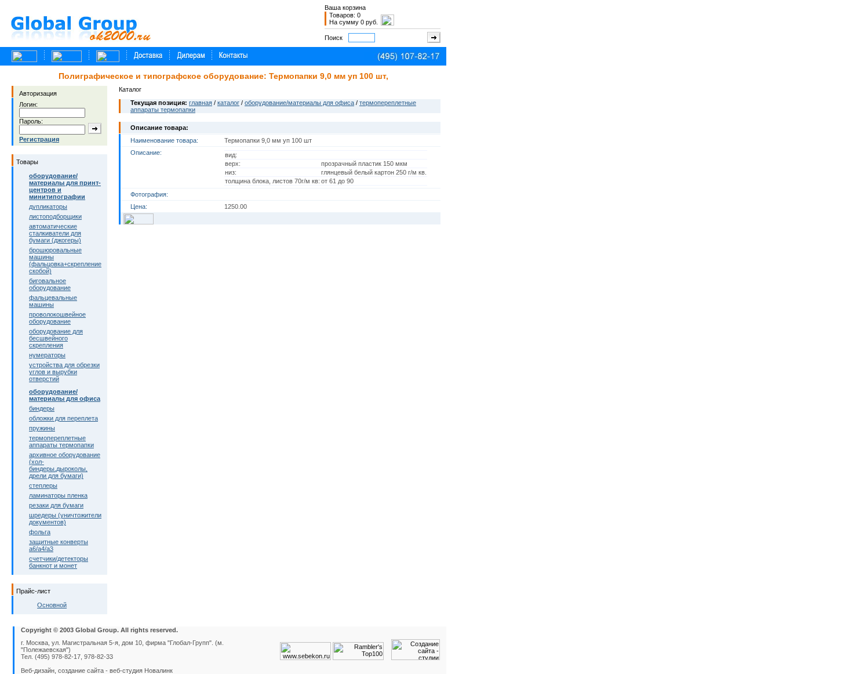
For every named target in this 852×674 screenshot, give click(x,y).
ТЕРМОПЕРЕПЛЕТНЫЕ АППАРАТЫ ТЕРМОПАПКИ (61, 441)
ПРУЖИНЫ (42, 428)
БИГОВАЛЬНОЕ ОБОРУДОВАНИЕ (50, 284)
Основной (52, 604)
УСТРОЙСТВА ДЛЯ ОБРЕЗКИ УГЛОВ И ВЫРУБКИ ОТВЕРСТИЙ (64, 371)
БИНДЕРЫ (41, 408)
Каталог (228, 102)
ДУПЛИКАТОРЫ (48, 206)
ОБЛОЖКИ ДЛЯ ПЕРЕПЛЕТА (63, 418)
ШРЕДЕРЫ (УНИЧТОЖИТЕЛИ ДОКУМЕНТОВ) (65, 519)
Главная (200, 102)
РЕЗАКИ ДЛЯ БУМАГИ (56, 505)
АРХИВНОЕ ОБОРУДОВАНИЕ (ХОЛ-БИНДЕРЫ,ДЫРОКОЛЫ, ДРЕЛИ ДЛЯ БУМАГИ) (64, 465)
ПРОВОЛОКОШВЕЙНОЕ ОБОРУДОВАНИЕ (57, 318)
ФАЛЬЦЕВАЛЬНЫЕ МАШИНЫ (53, 301)
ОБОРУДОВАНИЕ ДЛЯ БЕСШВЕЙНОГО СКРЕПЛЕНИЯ (56, 338)
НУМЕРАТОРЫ (47, 355)
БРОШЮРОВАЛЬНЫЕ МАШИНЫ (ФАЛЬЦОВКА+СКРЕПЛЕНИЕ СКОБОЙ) (65, 260)
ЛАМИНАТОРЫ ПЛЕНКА (58, 495)
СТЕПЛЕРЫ (43, 485)
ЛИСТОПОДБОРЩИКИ (55, 216)
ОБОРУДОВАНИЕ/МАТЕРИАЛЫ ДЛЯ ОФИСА (299, 102)
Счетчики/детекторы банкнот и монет (58, 562)
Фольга (39, 531)
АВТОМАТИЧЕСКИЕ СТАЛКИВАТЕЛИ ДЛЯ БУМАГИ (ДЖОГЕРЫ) (55, 233)
